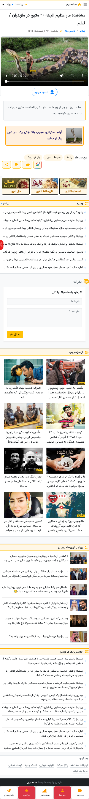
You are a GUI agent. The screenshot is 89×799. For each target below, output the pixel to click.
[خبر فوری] (1, 245)
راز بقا (69, 157)
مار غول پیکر (33, 157)
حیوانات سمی (53, 157)
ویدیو (82, 31)
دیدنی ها (70, 31)
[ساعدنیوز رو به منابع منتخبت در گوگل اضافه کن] (37, 164)
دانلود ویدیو (42, 91)
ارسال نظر (15, 334)
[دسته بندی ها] (85, 4)
